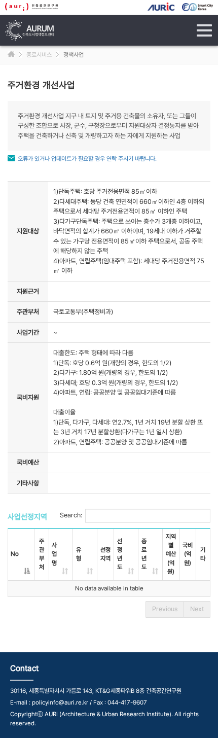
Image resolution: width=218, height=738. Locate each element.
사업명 (54, 554)
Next (197, 609)
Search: (71, 515)
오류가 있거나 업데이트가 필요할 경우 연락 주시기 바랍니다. (87, 158)
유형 (78, 554)
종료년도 (144, 554)
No (15, 553)
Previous (164, 609)
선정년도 (119, 554)
